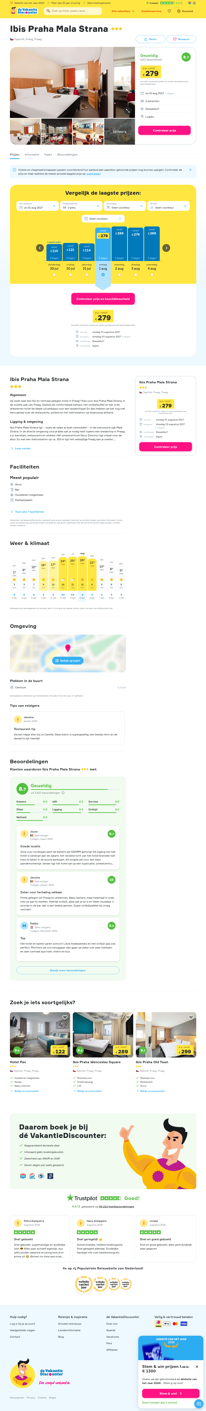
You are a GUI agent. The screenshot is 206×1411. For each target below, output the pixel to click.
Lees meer (94, 173)
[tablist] (103, 154)
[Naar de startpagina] (24, 11)
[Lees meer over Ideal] (41, 1176)
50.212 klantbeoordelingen (116, 1206)
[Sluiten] (197, 1367)
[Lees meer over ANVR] (190, 3)
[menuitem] (164, 93)
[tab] (15, 154)
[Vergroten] (128, 111)
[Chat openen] (198, 1403)
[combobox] (73, 11)
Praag (29, 39)
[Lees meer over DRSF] (50, 1176)
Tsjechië (19, 39)
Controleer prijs (164, 130)
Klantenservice (152, 11)
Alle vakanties (121, 11)
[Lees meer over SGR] (194, 3)
